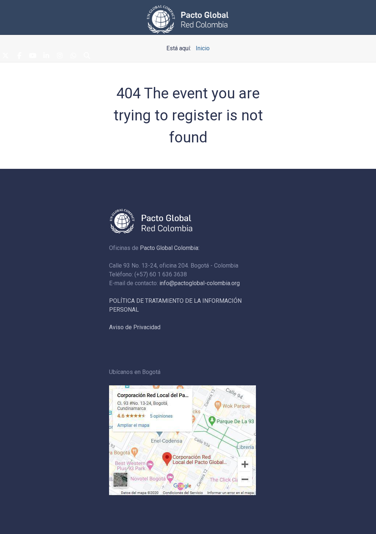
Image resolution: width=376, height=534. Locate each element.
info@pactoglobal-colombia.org (199, 283)
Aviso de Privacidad (134, 327)
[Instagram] (59, 56)
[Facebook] (19, 56)
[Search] (87, 56)
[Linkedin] (46, 56)
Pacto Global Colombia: (169, 247)
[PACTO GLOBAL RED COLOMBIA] (188, 19)
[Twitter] (5, 56)
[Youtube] (32, 56)
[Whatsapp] (73, 56)
